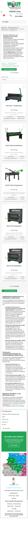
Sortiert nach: (4, 77)
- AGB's (3, 416)
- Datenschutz (4, 419)
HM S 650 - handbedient (14, 105)
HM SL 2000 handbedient (14, 145)
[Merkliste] (4, 15)
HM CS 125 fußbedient (14, 266)
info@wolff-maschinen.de (14, 488)
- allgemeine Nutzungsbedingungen (10, 414)
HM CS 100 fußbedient (14, 226)
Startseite (3, 63)
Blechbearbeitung (12, 63)
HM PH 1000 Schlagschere (14, 185)
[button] (10, 15)
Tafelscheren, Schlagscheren (8, 64)
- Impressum (4, 422)
